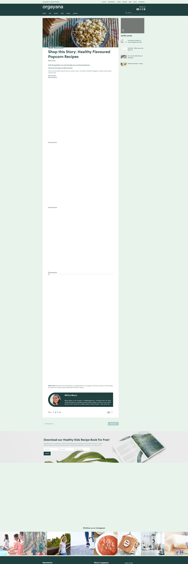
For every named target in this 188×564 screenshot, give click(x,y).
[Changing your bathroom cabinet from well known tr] (176, 543)
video (130, 2)
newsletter (142, 2)
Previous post (49, 424)
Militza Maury (52, 60)
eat (50, 13)
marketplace (111, 2)
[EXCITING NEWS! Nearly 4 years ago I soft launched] (58, 543)
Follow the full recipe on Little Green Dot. (60, 68)
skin (62, 13)
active (56, 13)
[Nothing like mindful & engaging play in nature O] (35, 543)
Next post (113, 424)
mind (44, 13)
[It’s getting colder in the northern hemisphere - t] (106, 543)
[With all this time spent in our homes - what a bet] (152, 543)
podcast (124, 2)
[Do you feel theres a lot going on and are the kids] (12, 543)
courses (104, 2)
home (68, 13)
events (119, 2)
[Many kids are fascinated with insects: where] (129, 543)
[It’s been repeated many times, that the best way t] (82, 543)
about (135, 2)
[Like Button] (108, 412)
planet (75, 13)
